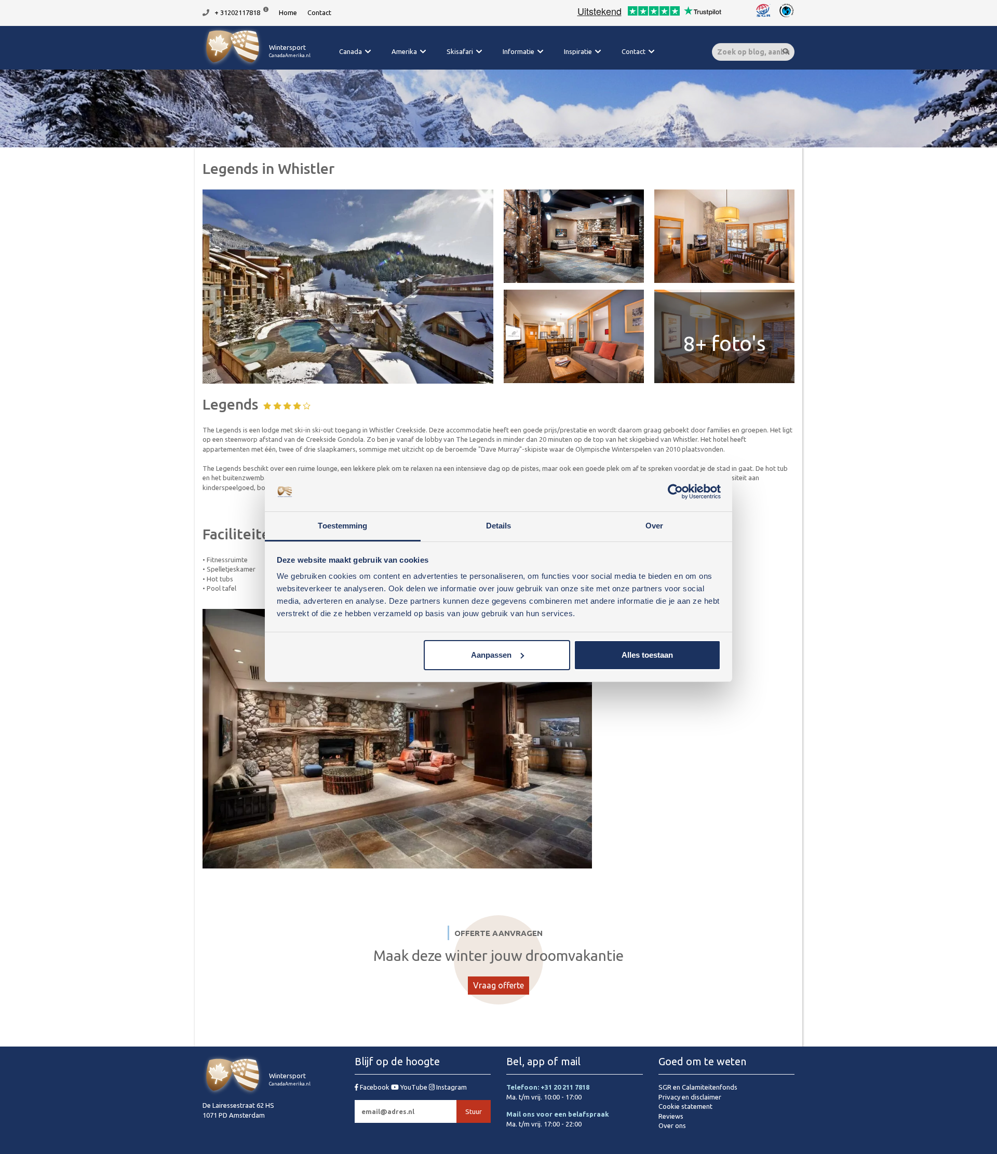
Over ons (672, 1125)
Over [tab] (654, 525)
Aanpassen (491, 654)
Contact (319, 12)
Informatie (518, 51)
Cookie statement (685, 1106)
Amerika (404, 51)
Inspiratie (578, 51)
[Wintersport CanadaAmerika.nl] (257, 65)
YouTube (414, 1087)
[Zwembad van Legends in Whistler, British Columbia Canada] (348, 286)
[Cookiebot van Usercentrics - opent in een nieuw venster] (675, 491)
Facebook (374, 1087)
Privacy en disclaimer (689, 1097)
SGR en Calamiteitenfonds (697, 1087)
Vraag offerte (498, 985)
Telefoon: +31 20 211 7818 (547, 1087)
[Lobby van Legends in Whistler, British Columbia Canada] (574, 236)
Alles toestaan (647, 654)
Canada (350, 51)
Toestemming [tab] (342, 525)
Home (288, 12)
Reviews (670, 1116)
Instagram (451, 1087)
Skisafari (460, 51)
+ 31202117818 (237, 12)
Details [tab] (498, 525)
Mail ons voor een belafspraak (557, 1114)
